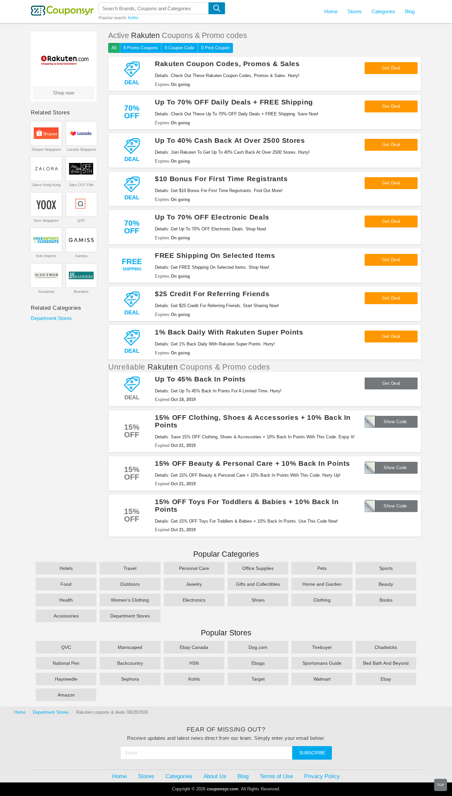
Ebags (258, 663)
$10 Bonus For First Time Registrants (221, 178)
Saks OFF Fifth (81, 185)
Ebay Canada (194, 647)
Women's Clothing (130, 600)
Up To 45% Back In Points (200, 379)
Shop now (63, 93)
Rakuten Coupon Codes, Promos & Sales (227, 63)
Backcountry (130, 663)
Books (386, 600)
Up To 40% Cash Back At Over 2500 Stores (230, 140)
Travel (129, 568)
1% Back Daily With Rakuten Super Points (229, 332)
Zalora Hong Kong (46, 185)
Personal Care (194, 568)
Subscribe (312, 752)
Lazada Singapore (81, 149)
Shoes (258, 600)
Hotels (66, 568)
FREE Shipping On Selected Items (215, 255)
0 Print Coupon (215, 47)
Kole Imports (46, 256)
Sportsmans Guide (321, 663)
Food (66, 584)
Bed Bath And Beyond (386, 663)
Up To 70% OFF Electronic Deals (212, 217)
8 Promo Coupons (140, 47)
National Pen (66, 663)
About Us (214, 776)
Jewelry (194, 584)
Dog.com (258, 647)
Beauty (386, 584)
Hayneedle (66, 679)
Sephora (130, 679)
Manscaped (130, 647)
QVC (81, 220)
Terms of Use (276, 776)
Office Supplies (258, 568)
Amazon (66, 694)
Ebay (386, 679)
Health (66, 600)
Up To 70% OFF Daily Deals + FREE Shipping (234, 102)
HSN (194, 663)
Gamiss (81, 256)
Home (19, 712)
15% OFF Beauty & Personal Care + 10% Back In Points (252, 463)
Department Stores (51, 318)
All (114, 47)
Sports (386, 568)
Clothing (322, 600)
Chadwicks (386, 647)
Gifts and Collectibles (258, 584)
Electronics (194, 600)
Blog (410, 11)
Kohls (133, 18)
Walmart (322, 679)
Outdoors (130, 584)
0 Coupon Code (179, 47)
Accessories (66, 615)
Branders (81, 292)
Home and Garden (321, 584)
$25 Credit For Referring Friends (212, 294)
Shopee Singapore (46, 149)
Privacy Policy (322, 776)
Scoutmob (46, 292)
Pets (322, 568)
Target (258, 679)
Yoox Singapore (46, 220)
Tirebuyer (322, 647)
